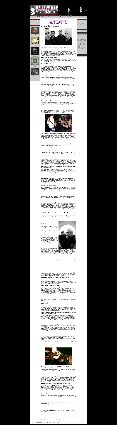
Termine (55, 16)
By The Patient (82, 44)
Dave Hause (82, 39)
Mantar (79, 34)
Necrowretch (80, 51)
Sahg (81, 48)
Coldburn (83, 45)
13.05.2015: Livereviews (81, 22)
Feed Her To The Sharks (81, 40)
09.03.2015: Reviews (80, 24)
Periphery (79, 47)
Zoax (78, 48)
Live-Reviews (50, 16)
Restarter (35, 66)
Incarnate (35, 35)
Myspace (57, 422)
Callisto (83, 36)
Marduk (79, 43)
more (74, 14)
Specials (59, 16)
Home (32, 16)
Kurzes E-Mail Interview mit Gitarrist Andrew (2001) (52, 419)
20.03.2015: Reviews (80, 23)
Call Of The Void (80, 38)
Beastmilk (82, 41)
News (35, 16)
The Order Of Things (35, 56)
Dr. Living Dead (81, 45)
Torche (78, 37)
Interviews (39, 16)
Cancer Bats (80, 46)
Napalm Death (82, 37)
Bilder (68, 16)
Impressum (76, 16)
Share (35, 20)
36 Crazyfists (83, 47)
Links (71, 16)
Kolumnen (64, 16)
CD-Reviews (44, 16)
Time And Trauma (35, 76)
